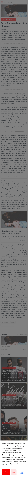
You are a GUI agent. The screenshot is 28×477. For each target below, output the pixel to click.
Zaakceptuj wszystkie (6, 472)
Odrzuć (13, 472)
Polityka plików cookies (22, 472)
